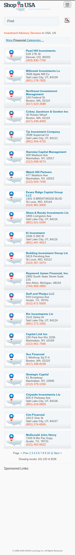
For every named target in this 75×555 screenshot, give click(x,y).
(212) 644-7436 (36, 181)
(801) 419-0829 (36, 404)
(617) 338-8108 (36, 363)
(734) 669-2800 (36, 286)
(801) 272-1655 (36, 323)
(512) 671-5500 (36, 303)
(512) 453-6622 (36, 444)
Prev (26, 453)
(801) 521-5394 (36, 222)
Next (56, 453)
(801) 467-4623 (36, 242)
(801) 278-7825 (36, 80)
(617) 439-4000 (36, 121)
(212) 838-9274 (36, 161)
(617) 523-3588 (36, 103)
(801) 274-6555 (36, 424)
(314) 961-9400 (36, 205)
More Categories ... (25, 40)
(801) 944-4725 (36, 141)
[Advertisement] (37, 509)
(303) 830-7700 (36, 60)
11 (52, 453)
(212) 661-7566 (36, 343)
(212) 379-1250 (36, 384)
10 (48, 453)
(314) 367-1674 (36, 262)
